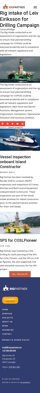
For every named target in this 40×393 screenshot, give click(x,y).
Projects (7, 318)
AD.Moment (25, 382)
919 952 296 (14, 367)
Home (5, 309)
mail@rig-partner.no (12, 347)
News (5, 326)
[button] (35, 7)
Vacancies (8, 330)
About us (7, 322)
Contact (7, 334)
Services (7, 313)
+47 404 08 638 (9, 350)
